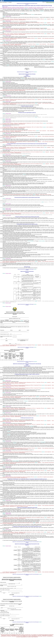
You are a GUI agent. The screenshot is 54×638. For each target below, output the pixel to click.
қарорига (26, 8)
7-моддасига (33, 46)
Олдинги (4, 16)
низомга (35, 269)
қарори (45, 22)
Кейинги (4, 154)
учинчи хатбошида (47, 25)
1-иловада (24, 155)
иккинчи (41, 25)
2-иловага (32, 14)
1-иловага (22, 13)
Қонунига (21, 320)
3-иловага (24, 174)
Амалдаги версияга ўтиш (50, 2)
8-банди (52, 61)
